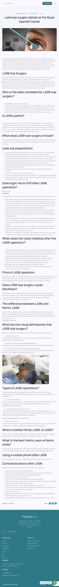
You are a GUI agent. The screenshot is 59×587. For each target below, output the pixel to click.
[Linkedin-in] (12, 531)
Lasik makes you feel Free (9, 320)
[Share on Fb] (50, 503)
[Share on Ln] (56, 503)
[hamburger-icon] (55, 3)
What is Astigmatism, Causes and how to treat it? (15, 418)
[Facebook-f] (3, 531)
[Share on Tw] (53, 503)
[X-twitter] (6, 531)
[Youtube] (9, 531)
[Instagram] (15, 531)
